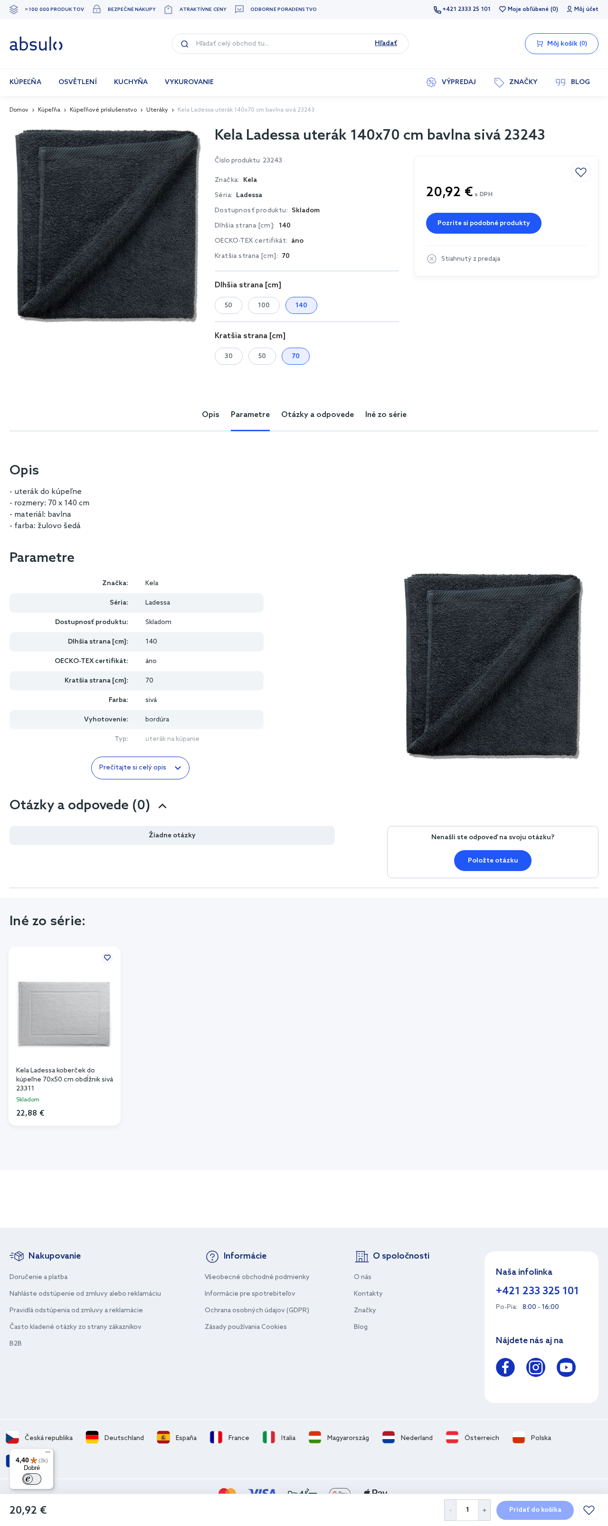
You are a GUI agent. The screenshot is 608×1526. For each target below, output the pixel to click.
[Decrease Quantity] (450, 1510)
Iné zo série (386, 414)
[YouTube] (566, 1369)
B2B (16, 1344)
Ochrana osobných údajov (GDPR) (257, 1311)
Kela (151, 583)
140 (301, 306)
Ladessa (249, 195)
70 (296, 356)
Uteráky (157, 110)
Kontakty (368, 1294)
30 (229, 356)
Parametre (250, 414)
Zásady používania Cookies (246, 1327)
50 (228, 306)
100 (264, 306)
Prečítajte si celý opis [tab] (132, 768)
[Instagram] (535, 1369)
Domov (19, 110)
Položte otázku (493, 861)
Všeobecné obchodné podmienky (257, 1277)
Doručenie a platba (38, 1277)
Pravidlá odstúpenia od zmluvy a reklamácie (76, 1311)
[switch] (31, 1479)
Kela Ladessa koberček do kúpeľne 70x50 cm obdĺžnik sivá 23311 (64, 1079)
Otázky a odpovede (317, 414)
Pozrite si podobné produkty (483, 223)
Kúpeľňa (49, 110)
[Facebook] (505, 1369)
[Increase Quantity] (485, 1510)
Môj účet (586, 9)
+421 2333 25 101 (466, 9)
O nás (362, 1277)
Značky (365, 1311)
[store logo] (36, 44)
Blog (361, 1327)
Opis (210, 414)
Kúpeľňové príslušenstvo (103, 110)
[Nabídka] (48, 1454)
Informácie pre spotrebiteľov (250, 1294)
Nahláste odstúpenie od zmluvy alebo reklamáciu (85, 1294)
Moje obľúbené (528, 9)
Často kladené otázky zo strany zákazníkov (76, 1327)
